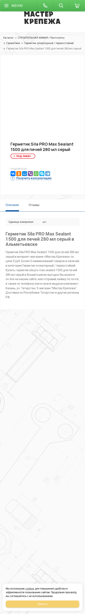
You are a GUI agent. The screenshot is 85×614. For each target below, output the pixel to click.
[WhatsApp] (36, 173)
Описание (12, 205)
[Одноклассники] (18, 173)
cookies (29, 588)
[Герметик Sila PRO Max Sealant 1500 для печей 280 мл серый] (42, 101)
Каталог (8, 37)
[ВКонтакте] (13, 173)
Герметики (13, 43)
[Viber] (30, 173)
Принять (43, 604)
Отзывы (34, 205)
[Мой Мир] (24, 173)
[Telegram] (47, 173)
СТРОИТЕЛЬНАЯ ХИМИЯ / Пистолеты (41, 37)
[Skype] (41, 173)
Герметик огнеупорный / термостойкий (49, 43)
